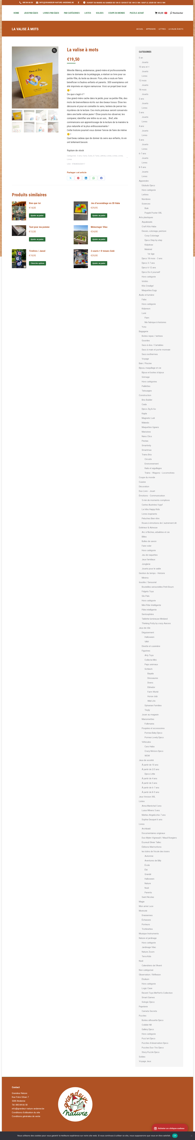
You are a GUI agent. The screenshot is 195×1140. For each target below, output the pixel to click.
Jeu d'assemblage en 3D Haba (105, 203)
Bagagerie (143, 331)
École (147, 865)
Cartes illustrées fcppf (152, 504)
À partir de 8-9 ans (150, 792)
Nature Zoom (148, 952)
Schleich (148, 669)
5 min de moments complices (156, 500)
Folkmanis (149, 723)
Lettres (103, 156)
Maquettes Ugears (150, 427)
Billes (144, 536)
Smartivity (146, 445)
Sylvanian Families (153, 705)
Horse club (152, 696)
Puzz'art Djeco (148, 1038)
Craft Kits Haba (149, 226)
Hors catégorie (149, 190)
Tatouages (147, 390)
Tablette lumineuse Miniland (155, 619)
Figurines (146, 650)
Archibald (146, 828)
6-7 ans (96, 156)
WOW (147, 755)
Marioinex (146, 432)
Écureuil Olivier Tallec (151, 842)
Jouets (145, 62)
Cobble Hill (147, 1025)
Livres (108, 156)
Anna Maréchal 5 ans (151, 806)
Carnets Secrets (149, 1011)
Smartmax (146, 450)
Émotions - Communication (152, 495)
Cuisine (142, 482)
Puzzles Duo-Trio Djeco (153, 1047)
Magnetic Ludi (148, 418)
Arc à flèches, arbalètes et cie (156, 532)
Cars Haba (149, 746)
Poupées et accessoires (153, 728)
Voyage (145, 359)
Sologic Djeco (148, 1002)
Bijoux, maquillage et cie (150, 368)
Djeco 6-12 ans (149, 267)
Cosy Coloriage (152, 235)
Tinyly (147, 710)
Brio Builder (147, 400)
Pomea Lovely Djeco (154, 737)
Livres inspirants (149, 514)
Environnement (152, 463)
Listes (142, 801)
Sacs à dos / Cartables (152, 345)
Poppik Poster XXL (153, 213)
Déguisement (148, 632)
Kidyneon (146, 308)
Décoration (144, 486)
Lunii (144, 313)
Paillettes (146, 386)
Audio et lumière (146, 295)
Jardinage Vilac (149, 947)
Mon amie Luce (146, 906)
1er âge (150, 254)
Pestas (145, 441)
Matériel (148, 249)
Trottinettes (147, 929)
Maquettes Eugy (149, 290)
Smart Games (148, 997)
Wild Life (151, 701)
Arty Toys (149, 655)
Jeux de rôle (144, 628)
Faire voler (146, 546)
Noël (147, 888)
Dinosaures (152, 678)
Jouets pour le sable (151, 568)
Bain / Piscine (145, 363)
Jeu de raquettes (150, 555)
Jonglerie (146, 564)
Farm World (152, 692)
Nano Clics (147, 436)
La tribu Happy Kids (151, 509)
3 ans (79, 156)
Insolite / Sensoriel (147, 582)
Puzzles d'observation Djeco (155, 1043)
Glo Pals (145, 596)
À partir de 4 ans (149, 778)
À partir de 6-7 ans (150, 787)
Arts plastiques (146, 217)
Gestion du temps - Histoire (152, 573)
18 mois (142, 89)
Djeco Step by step (153, 240)
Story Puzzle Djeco (150, 1052)
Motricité (143, 910)
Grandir (148, 874)
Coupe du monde (147, 477)
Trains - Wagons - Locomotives (159, 473)
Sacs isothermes (150, 354)
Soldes (142, 1056)
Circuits (148, 459)
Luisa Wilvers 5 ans (151, 810)
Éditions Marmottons (151, 847)
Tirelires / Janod (37, 251)
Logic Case (147, 988)
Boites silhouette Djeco (152, 1020)
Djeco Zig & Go (149, 409)
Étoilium (145, 979)
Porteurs (146, 924)
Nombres (146, 199)
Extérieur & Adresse (148, 527)
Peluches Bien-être (150, 518)
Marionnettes (148, 719)
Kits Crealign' (148, 286)
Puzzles (142, 1015)
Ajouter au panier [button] (37, 216)
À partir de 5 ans (149, 783)
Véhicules (146, 742)
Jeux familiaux (148, 559)
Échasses (146, 920)
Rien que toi (35, 203)
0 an (141, 57)
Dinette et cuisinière (151, 646)
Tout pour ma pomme (39, 227)
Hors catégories (149, 381)
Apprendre (144, 181)
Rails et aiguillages (153, 468)
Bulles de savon (149, 541)
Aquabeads (147, 222)
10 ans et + (144, 67)
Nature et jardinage (148, 938)
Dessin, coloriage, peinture (154, 231)
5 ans (90, 156)
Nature (148, 883)
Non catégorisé (146, 970)
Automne (149, 856)
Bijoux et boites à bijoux (153, 372)
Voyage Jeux (145, 1061)
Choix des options (37, 263)
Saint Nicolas (148, 897)
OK (175, 1135)
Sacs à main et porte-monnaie (156, 349)
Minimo (145, 577)
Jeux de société (146, 760)
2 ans (141, 99)
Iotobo (145, 281)
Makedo (145, 422)
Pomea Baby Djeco (153, 733)
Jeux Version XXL (147, 796)
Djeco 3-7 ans (148, 263)
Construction (145, 395)
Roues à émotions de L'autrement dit (159, 523)
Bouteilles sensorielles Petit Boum (158, 587)
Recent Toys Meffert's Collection (157, 993)
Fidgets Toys (148, 591)
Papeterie (143, 1006)
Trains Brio (147, 454)
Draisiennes (147, 915)
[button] (54, 50)
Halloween (149, 637)
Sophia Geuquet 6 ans (152, 819)
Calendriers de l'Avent (152, 965)
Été (146, 869)
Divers (150, 682)
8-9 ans (142, 167)
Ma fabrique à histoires (155, 322)
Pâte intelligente (149, 609)
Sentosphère (148, 614)
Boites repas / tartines (152, 336)
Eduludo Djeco (148, 185)
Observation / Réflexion (150, 974)
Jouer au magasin (150, 714)
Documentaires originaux (153, 833)
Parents (148, 892)
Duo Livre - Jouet (147, 491)
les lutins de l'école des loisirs (156, 851)
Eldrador (151, 687)
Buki (146, 208)
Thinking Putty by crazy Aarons (156, 623)
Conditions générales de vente (26, 1116)
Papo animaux (151, 664)
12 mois (142, 80)
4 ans (85, 156)
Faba (144, 299)
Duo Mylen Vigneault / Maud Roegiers (159, 838)
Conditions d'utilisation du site (26, 1112)
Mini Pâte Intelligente (151, 605)
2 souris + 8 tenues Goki (102, 251)
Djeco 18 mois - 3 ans (152, 258)
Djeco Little (150, 774)
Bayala (150, 673)
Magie (141, 901)
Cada (144, 404)
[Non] (191, 1135)
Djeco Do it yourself (151, 272)
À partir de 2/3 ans (150, 769)
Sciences (146, 203)
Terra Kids (146, 956)
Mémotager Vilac (99, 227)
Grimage (146, 377)
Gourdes (146, 340)
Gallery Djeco (148, 1029)
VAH (147, 641)
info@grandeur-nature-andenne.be (28, 1108)
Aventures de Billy (153, 860)
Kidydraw (149, 244)
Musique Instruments (149, 933)
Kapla (144, 413)
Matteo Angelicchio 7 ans (154, 815)
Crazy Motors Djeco (154, 751)
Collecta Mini (151, 660)
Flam (147, 317)
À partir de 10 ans (150, 765)
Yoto (144, 327)
